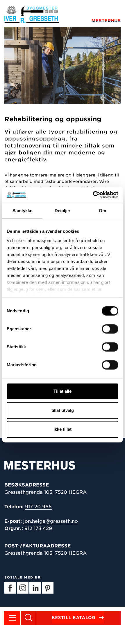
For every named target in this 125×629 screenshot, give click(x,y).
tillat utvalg (62, 410)
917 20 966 (38, 506)
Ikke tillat (62, 429)
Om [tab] (102, 210)
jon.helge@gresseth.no (50, 521)
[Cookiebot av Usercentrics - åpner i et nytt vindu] (92, 195)
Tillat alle (62, 391)
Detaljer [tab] (63, 210)
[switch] (110, 329)
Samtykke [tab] (22, 210)
